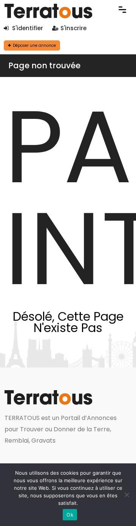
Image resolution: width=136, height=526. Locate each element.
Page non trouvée (44, 65)
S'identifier (27, 28)
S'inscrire (73, 28)
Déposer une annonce (34, 45)
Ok (69, 515)
